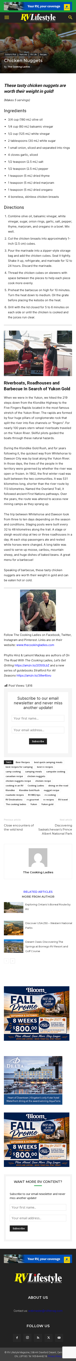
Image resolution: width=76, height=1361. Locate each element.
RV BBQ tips (34, 794)
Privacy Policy (55, 1356)
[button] (6, 17)
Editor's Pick (10, 54)
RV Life (33, 54)
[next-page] (12, 960)
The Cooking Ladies (19, 66)
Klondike (10, 790)
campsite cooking (55, 771)
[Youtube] (59, 1338)
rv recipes (48, 799)
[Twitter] (48, 1338)
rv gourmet (33, 799)
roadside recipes (15, 794)
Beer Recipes (23, 762)
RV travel (63, 799)
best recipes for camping (19, 766)
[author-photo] (38, 866)
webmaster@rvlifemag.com (45, 1310)
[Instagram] (27, 1338)
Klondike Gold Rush (29, 790)
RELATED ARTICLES (38, 891)
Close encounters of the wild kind (19, 827)
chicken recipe (43, 780)
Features (23, 54)
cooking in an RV (14, 785)
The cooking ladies (16, 804)
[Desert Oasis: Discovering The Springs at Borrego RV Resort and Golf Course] (13, 946)
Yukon (33, 804)
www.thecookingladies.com (35, 645)
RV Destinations (14, 799)
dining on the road (58, 785)
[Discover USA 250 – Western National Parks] (13, 928)
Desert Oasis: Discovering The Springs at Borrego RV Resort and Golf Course (46, 946)
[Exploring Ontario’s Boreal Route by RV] (13, 907)
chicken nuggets (36, 776)
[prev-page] (6, 960)
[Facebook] (17, 1338)
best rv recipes (45, 766)
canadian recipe (14, 776)
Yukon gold (47, 804)
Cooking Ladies (36, 785)
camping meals (33, 771)
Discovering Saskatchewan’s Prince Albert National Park (55, 829)
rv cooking (50, 794)
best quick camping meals (48, 762)
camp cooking (13, 771)
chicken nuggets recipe (18, 780)
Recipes (43, 54)
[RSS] (38, 1338)
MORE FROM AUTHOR (38, 896)
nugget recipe (51, 790)
